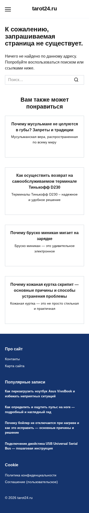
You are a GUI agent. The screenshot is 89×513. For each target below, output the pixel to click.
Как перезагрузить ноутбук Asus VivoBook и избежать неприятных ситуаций (40, 394)
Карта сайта (14, 366)
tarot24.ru (44, 8)
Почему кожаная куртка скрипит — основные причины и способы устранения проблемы (44, 290)
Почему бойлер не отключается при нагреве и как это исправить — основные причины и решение (42, 428)
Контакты (12, 359)
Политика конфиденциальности (30, 475)
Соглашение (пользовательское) (31, 482)
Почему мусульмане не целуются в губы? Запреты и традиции (44, 127)
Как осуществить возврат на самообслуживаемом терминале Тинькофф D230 (44, 181)
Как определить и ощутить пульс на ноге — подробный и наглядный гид (40, 409)
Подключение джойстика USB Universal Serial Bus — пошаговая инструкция (41, 446)
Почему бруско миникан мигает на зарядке (44, 236)
